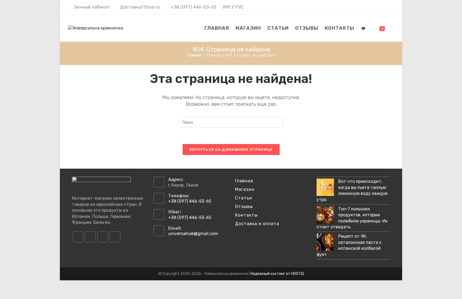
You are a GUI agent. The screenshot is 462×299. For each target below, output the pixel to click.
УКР (226, 7)
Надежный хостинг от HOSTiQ (277, 273)
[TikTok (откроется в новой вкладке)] (391, 7)
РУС (239, 7)
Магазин (245, 189)
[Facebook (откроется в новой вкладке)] (368, 7)
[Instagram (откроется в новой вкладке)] (376, 7)
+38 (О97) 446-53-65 (194, 7)
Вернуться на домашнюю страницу (231, 149)
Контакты (246, 215)
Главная (244, 180)
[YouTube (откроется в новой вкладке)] (384, 7)
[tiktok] (115, 237)
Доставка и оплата (257, 223)
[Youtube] (102, 237)
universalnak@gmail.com (193, 233)
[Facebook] (78, 237)
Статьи (243, 197)
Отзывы (244, 206)
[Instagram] (90, 237)
